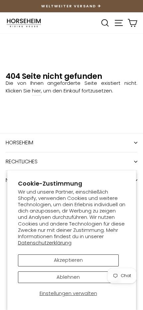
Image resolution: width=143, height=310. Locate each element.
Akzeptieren (68, 260)
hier (36, 90)
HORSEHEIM (19, 142)
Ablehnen (68, 277)
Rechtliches (22, 161)
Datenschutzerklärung (45, 242)
